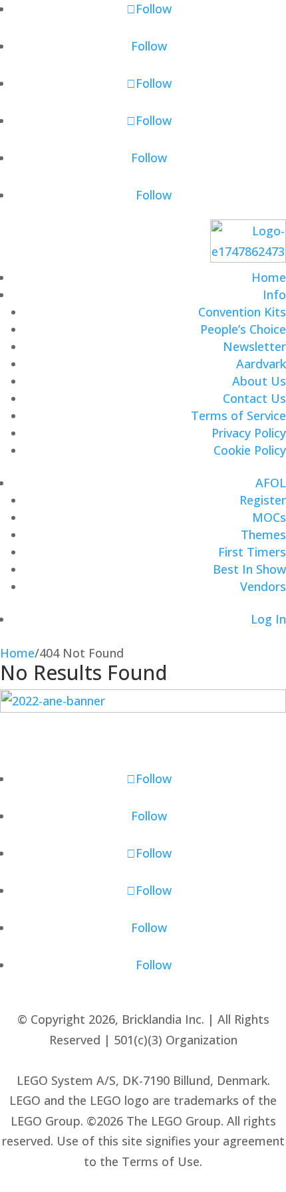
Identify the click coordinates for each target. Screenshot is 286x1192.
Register (262, 500)
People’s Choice (243, 329)
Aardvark (261, 364)
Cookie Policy (250, 450)
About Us (259, 381)
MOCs (269, 517)
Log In (268, 619)
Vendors (263, 586)
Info (274, 294)
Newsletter (254, 346)
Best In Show (249, 569)
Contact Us (254, 398)
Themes (263, 534)
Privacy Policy (249, 433)
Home (268, 277)
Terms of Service (238, 415)
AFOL (270, 483)
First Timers (252, 552)
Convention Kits (242, 312)
